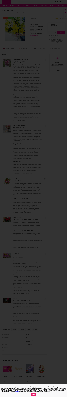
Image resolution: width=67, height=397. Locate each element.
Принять (33, 394)
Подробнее (17, 391)
